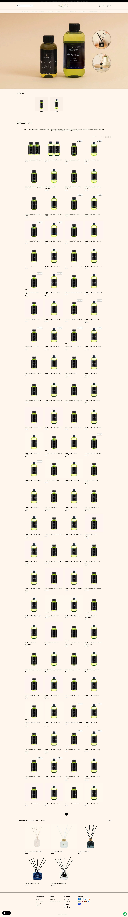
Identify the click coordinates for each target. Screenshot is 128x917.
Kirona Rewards (39, 901)
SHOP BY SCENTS (82, 11)
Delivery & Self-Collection (55, 901)
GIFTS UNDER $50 (72, 11)
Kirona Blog (38, 903)
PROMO (64, 11)
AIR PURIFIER (57, 11)
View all (109, 820)
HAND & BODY (50, 11)
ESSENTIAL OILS (34, 11)
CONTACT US (103, 11)
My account (38, 907)
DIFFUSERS (42, 11)
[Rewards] (6, 913)
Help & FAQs (52, 899)
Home (18, 121)
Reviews (38, 905)
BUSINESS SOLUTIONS (93, 11)
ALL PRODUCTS (25, 11)
